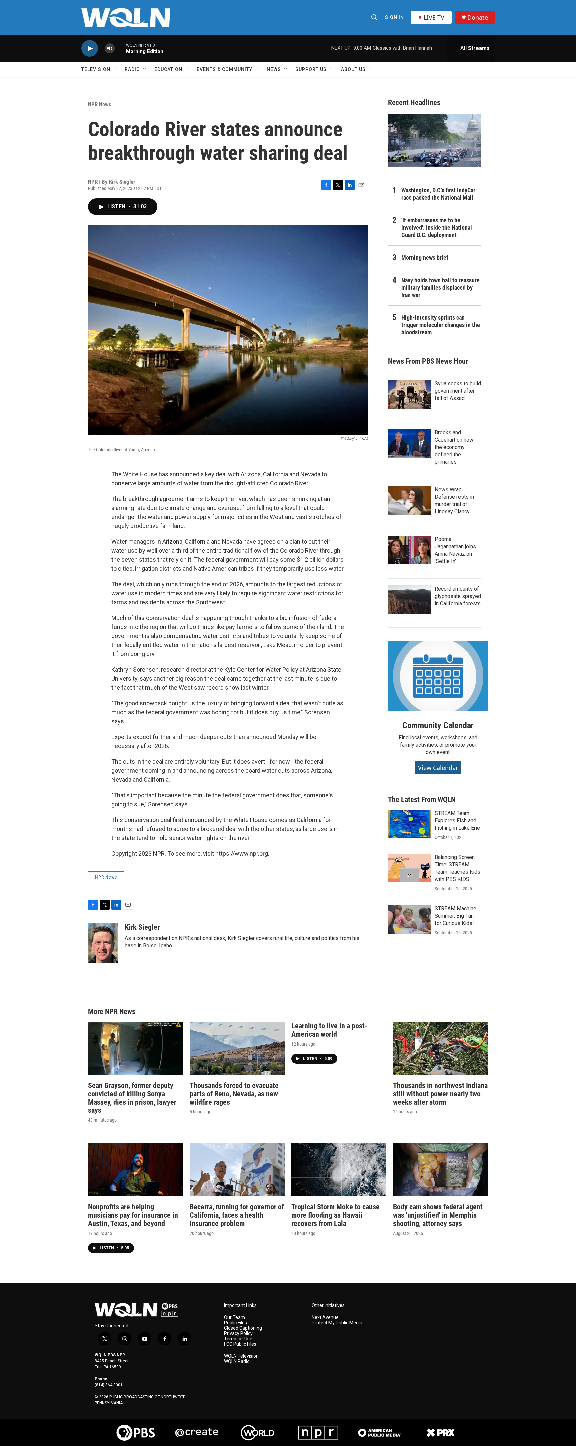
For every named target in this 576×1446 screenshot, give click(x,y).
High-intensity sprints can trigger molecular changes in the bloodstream (440, 325)
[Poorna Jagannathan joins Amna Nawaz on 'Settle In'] (409, 550)
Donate (477, 17)
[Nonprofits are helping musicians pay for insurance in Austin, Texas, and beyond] (135, 1169)
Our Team (234, 1317)
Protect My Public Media (337, 1322)
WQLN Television (241, 1356)
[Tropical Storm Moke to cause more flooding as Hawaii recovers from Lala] (338, 1169)
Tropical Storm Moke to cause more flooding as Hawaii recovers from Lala (335, 1215)
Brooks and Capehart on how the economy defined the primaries (454, 447)
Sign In (394, 17)
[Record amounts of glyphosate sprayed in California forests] (409, 599)
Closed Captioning (243, 1328)
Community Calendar (438, 725)
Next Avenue (325, 1317)
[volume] (109, 48)
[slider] (120, 48)
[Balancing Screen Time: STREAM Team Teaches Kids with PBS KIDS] (409, 868)
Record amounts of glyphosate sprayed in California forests (458, 596)
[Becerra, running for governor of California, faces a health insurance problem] (237, 1169)
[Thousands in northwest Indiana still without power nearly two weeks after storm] (440, 1048)
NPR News (99, 104)
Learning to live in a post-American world (329, 1030)
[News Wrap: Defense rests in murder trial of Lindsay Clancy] (409, 500)
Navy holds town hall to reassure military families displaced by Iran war (440, 287)
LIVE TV (434, 17)
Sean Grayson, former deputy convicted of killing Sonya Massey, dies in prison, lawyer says (132, 1098)
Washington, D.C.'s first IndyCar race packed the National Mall (438, 194)
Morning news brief (424, 257)
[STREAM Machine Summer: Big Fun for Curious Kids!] (409, 919)
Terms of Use (238, 1338)
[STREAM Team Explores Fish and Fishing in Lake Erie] (409, 824)
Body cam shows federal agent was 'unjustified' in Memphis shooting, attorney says (438, 1215)
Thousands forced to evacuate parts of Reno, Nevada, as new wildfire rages (234, 1093)
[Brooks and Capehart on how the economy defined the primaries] (409, 443)
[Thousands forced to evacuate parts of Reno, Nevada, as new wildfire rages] (237, 1048)
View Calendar (438, 768)
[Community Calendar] (438, 676)
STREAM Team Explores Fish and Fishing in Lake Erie (457, 820)
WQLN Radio (237, 1361)
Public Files (235, 1322)
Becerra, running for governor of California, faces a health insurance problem (237, 1215)
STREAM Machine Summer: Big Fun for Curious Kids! (455, 915)
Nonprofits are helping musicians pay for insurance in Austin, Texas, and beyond (133, 1215)
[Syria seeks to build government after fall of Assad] (409, 394)
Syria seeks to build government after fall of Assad (458, 390)
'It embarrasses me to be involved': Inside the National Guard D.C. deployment (436, 227)
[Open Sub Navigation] (115, 69)
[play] (89, 48)
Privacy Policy (238, 1333)
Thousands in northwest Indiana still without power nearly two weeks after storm (440, 1093)
